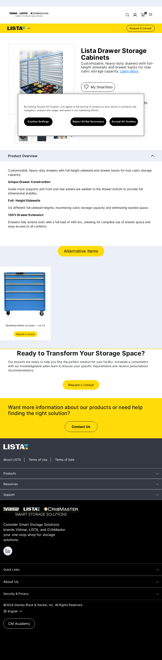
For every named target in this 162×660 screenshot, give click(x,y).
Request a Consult (25, 334)
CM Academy (19, 623)
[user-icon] (135, 15)
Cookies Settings (38, 121)
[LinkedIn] (7, 551)
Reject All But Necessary (88, 121)
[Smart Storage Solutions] (29, 16)
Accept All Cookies (124, 121)
